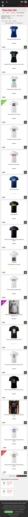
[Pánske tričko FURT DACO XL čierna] (4, 492)
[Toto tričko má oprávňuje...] (14, 157)
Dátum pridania (20, 15)
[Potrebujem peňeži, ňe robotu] (14, 132)
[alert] (14, 508)
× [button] (26, 501)
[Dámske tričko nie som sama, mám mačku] (14, 56)
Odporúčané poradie (5, 16)
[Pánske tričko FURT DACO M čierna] (4, 483)
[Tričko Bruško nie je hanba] (14, 257)
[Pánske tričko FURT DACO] (25, 122)
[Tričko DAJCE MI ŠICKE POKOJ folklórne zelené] (25, 472)
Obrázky (3, 18)
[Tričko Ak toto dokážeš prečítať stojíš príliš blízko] (14, 232)
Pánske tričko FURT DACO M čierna (9, 483)
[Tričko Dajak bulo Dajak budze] (14, 282)
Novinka (14, 21)
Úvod (3, 12)
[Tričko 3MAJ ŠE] (14, 207)
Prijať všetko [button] (8, 511)
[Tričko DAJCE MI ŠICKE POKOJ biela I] (14, 357)
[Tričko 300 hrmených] (14, 182)
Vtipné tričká (13, 12)
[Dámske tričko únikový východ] (14, 82)
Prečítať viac (22, 509)
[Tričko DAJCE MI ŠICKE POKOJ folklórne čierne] (14, 407)
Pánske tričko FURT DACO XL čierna (9, 491)
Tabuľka (9, 18)
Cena (13, 15)
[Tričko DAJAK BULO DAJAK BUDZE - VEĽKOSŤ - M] (25, 322)
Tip (3, 21)
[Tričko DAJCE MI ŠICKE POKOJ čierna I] (14, 382)
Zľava (10, 21)
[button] (14, 514)
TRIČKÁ (7, 12)
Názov (8, 15)
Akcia (6, 21)
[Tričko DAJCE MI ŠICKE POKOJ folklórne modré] (14, 432)
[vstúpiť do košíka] (2, 2)
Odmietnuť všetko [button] (19, 511)
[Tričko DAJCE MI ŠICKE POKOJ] (14, 332)
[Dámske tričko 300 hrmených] (14, 31)
